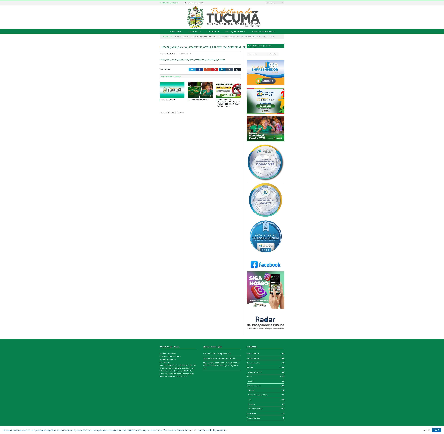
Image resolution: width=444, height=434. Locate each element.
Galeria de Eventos (253, 358)
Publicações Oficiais (234, 31)
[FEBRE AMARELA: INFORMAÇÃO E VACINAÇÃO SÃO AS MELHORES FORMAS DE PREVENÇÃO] (228, 90)
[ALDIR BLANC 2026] (172, 90)
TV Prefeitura (251, 413)
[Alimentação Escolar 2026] (200, 90)
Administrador (168, 53)
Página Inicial (176, 31)
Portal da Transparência (263, 31)
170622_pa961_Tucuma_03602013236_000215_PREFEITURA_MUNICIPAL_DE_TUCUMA (192, 60)
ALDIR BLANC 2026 (168, 100)
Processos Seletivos (255, 409)
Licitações (250, 367)
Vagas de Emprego (253, 418)
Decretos (251, 390)
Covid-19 (251, 381)
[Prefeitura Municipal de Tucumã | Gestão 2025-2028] (222, 17)
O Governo (212, 31)
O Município (193, 31)
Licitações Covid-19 (254, 372)
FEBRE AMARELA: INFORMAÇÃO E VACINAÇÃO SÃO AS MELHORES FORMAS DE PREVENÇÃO (229, 103)
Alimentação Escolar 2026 (194, 3)
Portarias (251, 404)
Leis (249, 399)
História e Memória (253, 363)
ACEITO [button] (436, 430)
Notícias (249, 377)
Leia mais (193, 430)
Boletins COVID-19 (253, 354)
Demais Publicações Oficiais (258, 395)
